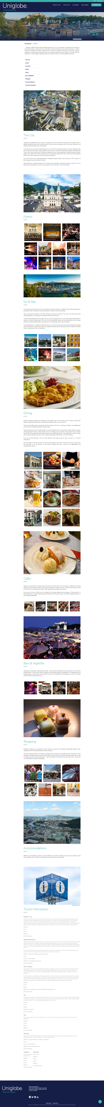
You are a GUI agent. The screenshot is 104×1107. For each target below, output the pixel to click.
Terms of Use (55, 1103)
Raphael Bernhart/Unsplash (37, 507)
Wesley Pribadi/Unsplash (33, 255)
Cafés (27, 72)
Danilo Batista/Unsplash (76, 782)
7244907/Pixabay (48, 361)
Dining (27, 69)
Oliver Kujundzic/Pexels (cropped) (75, 574)
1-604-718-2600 (33, 1090)
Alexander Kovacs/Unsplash (75, 796)
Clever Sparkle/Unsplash (33, 796)
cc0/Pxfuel (78, 526)
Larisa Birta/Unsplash (76, 241)
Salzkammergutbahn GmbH (61, 361)
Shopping (27, 79)
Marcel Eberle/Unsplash (76, 905)
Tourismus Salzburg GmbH (77, 39)
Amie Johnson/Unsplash (76, 694)
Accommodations (30, 82)
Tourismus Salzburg (77, 255)
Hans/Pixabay (59, 507)
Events (27, 63)
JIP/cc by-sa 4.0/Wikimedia (76, 507)
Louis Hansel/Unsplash (33, 694)
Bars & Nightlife (29, 75)
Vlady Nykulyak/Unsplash (62, 694)
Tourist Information (30, 85)
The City (27, 59)
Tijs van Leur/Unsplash (62, 255)
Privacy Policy (48, 1103)
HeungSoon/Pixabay (48, 796)
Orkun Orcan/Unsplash (57, 526)
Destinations (28, 43)
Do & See (27, 66)
